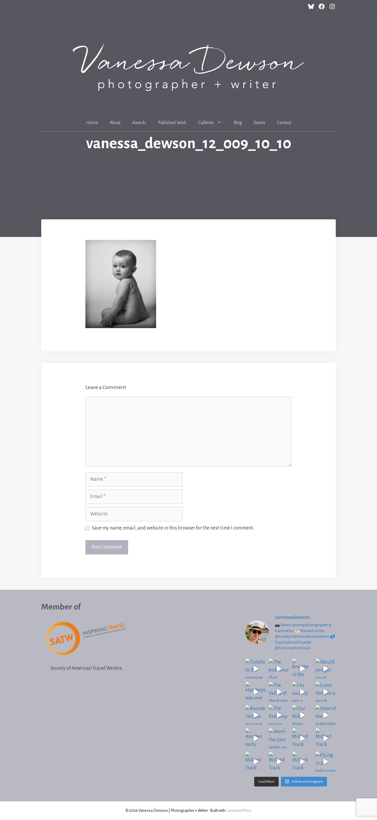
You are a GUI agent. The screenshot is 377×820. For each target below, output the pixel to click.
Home (92, 122)
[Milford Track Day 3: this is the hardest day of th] (255, 761)
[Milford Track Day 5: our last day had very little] (302, 738)
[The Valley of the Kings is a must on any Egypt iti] (279, 692)
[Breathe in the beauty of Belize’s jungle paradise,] (302, 668)
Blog (238, 122)
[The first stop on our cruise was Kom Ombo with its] (279, 715)
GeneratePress (239, 810)
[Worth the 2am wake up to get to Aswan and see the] (279, 738)
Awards (139, 122)
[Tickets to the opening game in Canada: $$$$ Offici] (255, 668)
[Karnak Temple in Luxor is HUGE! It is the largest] (255, 715)
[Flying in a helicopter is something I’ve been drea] (325, 761)
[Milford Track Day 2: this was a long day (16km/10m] (279, 761)
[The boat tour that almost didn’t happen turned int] (279, 668)
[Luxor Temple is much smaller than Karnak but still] (325, 692)
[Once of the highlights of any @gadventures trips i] (325, 715)
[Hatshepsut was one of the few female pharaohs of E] (255, 692)
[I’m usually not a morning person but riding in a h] (302, 692)
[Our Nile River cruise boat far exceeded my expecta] (302, 715)
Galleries (206, 122)
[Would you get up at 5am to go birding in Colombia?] (325, 668)
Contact (284, 122)
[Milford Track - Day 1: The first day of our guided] (302, 761)
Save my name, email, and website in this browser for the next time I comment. (173, 528)
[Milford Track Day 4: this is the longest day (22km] (325, 738)
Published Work (172, 122)
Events (259, 122)
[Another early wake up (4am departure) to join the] (255, 738)
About (115, 122)
